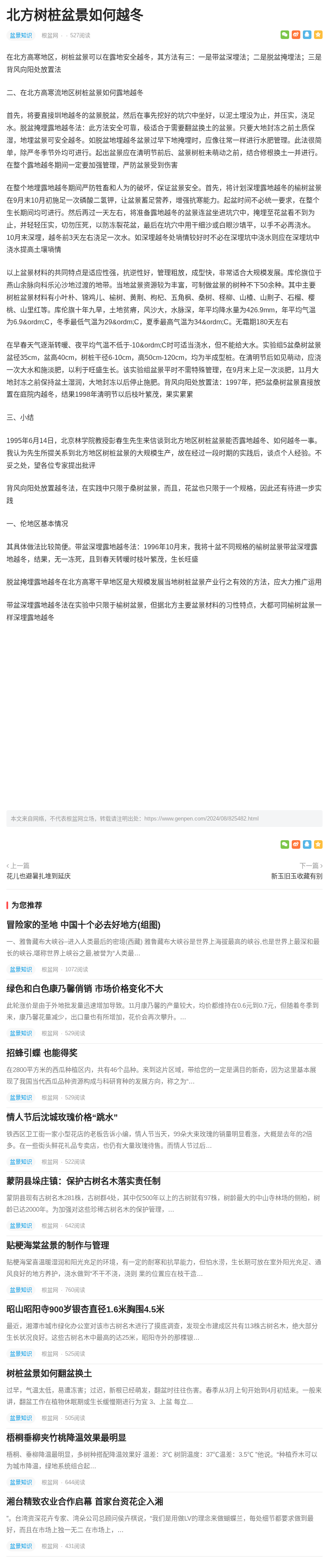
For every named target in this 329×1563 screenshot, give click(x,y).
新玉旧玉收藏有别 (297, 876)
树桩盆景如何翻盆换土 (49, 1373)
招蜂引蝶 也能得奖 (42, 1053)
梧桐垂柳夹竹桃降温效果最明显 (66, 1438)
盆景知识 (21, 35)
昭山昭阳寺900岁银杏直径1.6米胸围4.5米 (85, 1309)
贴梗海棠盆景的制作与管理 (57, 1245)
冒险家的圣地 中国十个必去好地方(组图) (83, 925)
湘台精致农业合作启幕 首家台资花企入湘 (84, 1501)
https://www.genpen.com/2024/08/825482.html (201, 818)
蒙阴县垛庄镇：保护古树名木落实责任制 (83, 1181)
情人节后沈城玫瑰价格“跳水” (62, 1117)
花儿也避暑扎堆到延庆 (38, 876)
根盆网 (51, 35)
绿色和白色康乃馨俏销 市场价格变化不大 (84, 989)
